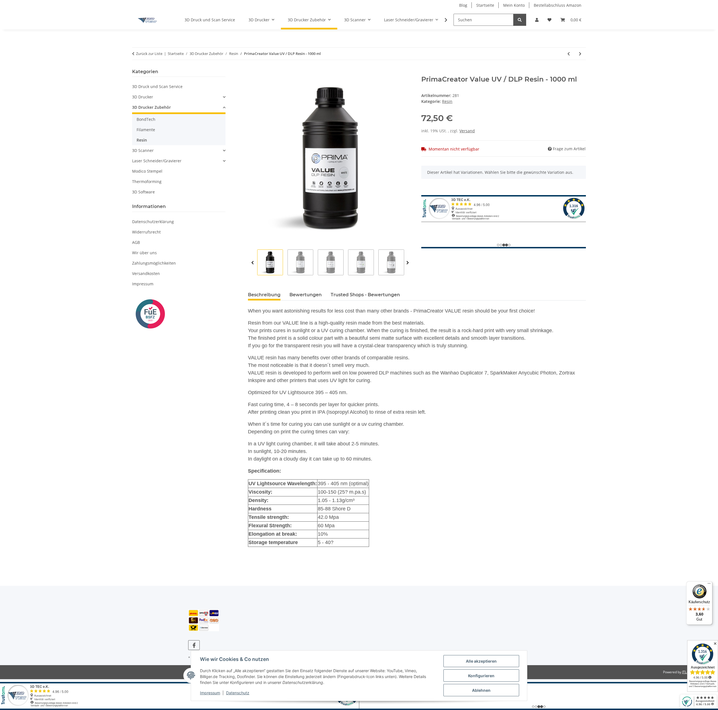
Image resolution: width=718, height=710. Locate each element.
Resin (447, 101)
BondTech (146, 119)
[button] (537, 19)
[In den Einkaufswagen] (252, 72)
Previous (252, 262)
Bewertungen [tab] (305, 294)
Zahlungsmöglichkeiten (154, 263)
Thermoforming (147, 181)
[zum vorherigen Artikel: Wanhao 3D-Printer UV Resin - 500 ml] (568, 54)
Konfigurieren (481, 675)
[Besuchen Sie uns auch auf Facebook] (194, 645)
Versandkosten (146, 273)
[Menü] (709, 584)
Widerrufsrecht (146, 232)
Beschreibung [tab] (264, 294)
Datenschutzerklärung (153, 221)
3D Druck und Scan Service (157, 86)
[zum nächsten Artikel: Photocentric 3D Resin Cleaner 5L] (580, 54)
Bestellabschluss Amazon (557, 5)
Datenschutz (237, 692)
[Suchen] (519, 20)
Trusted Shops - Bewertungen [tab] (365, 294)
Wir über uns (144, 252)
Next (407, 262)
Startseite (485, 5)
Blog (463, 5)
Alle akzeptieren (481, 661)
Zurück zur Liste (149, 53)
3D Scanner (143, 150)
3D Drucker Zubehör (151, 107)
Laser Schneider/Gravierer (156, 160)
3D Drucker (142, 97)
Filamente (146, 129)
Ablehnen (481, 690)
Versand (467, 130)
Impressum (210, 692)
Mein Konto (514, 5)
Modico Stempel (147, 171)
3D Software (143, 192)
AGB (136, 242)
